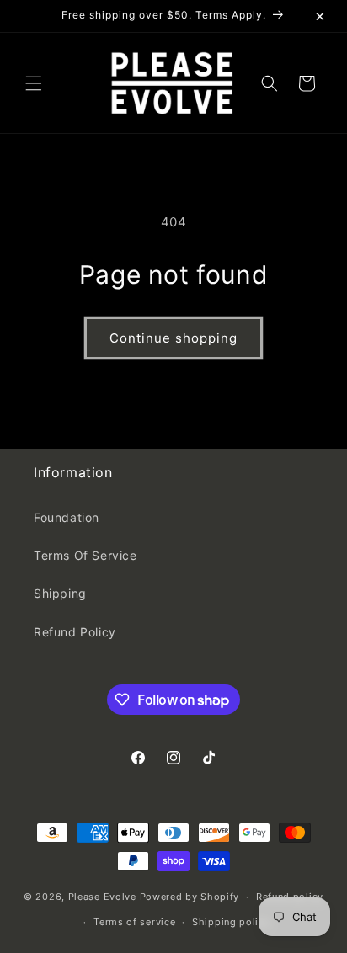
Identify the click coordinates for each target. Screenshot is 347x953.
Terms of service (134, 922)
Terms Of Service (85, 555)
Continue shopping (173, 338)
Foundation (66, 517)
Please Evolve (102, 896)
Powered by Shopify (190, 896)
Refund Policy (75, 632)
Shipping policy (231, 922)
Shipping (60, 593)
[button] (33, 83)
